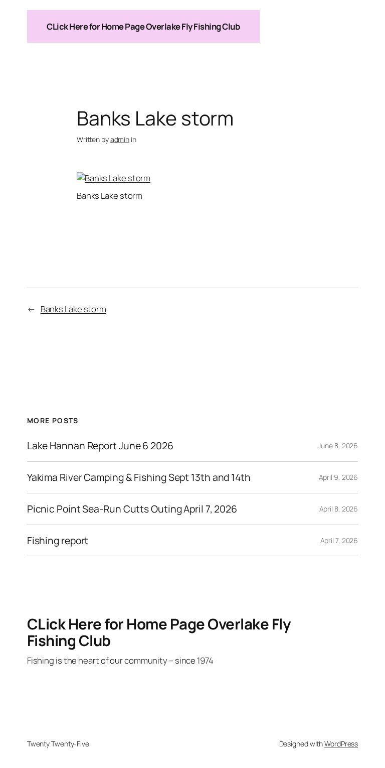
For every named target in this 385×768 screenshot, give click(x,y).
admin (120, 139)
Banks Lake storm (73, 309)
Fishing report (58, 540)
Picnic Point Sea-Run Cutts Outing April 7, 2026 (132, 509)
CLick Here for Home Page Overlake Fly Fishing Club (143, 26)
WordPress (341, 743)
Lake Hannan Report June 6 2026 (100, 445)
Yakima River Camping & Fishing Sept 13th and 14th (139, 477)
